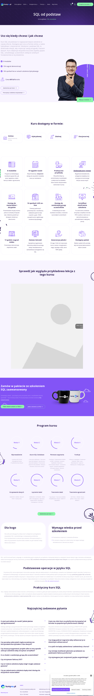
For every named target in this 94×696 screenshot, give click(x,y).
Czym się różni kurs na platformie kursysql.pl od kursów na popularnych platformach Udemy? (67, 622)
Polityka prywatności (71, 693)
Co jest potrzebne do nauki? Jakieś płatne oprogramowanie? (17, 622)
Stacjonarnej (84, 136)
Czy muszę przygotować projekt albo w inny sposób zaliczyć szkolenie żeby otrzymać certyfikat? (21, 650)
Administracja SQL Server (45, 689)
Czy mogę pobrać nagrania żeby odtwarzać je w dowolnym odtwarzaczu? (66, 641)
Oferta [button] (24, 4)
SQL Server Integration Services (46, 692)
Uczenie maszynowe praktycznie (27, 689)
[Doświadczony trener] (82, 164)
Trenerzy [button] (42, 4)
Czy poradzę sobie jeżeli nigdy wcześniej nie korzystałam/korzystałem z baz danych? (18, 643)
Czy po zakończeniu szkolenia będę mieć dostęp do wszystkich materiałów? (20, 671)
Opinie (48, 4)
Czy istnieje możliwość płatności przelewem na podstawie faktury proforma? (66, 652)
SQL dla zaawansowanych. (52, 581)
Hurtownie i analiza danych (45, 694)
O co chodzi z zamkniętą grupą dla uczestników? (19, 655)
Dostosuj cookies (86, 689)
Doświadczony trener (82, 171)
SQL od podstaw (24, 691)
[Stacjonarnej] (75, 137)
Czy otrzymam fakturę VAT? (11, 659)
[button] (91, 675)
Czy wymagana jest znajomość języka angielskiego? (68, 657)
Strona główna (17, 4)
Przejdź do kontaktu (84, 4)
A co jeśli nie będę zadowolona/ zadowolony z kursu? (68, 646)
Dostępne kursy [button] (33, 4)
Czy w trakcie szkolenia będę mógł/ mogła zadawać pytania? (20, 665)
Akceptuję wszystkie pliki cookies (61, 689)
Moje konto (55, 4)
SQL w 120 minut (24, 694)
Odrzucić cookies (75, 689)
